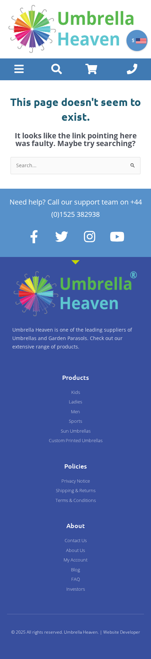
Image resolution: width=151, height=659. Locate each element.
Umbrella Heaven (81, 632)
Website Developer (121, 632)
